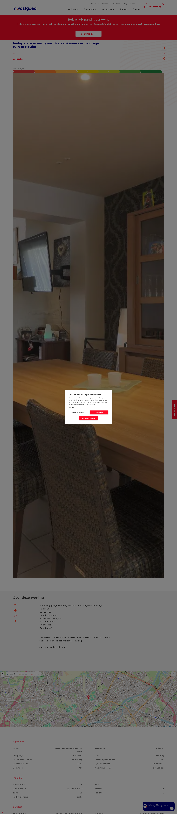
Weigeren (99, 412)
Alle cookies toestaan (88, 418)
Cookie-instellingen (78, 412)
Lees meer (71, 407)
